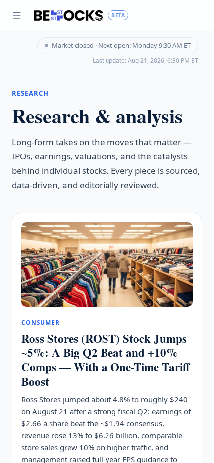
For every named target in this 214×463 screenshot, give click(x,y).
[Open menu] (17, 15)
